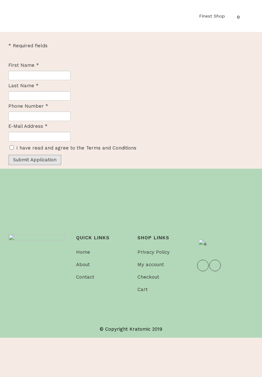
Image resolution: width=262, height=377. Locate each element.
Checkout (148, 277)
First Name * (23, 65)
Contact (85, 277)
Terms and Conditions (111, 148)
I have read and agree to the (75, 148)
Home (83, 252)
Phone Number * (28, 106)
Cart (142, 289)
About (83, 264)
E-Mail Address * (28, 126)
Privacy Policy (153, 252)
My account (150, 264)
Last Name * (23, 85)
